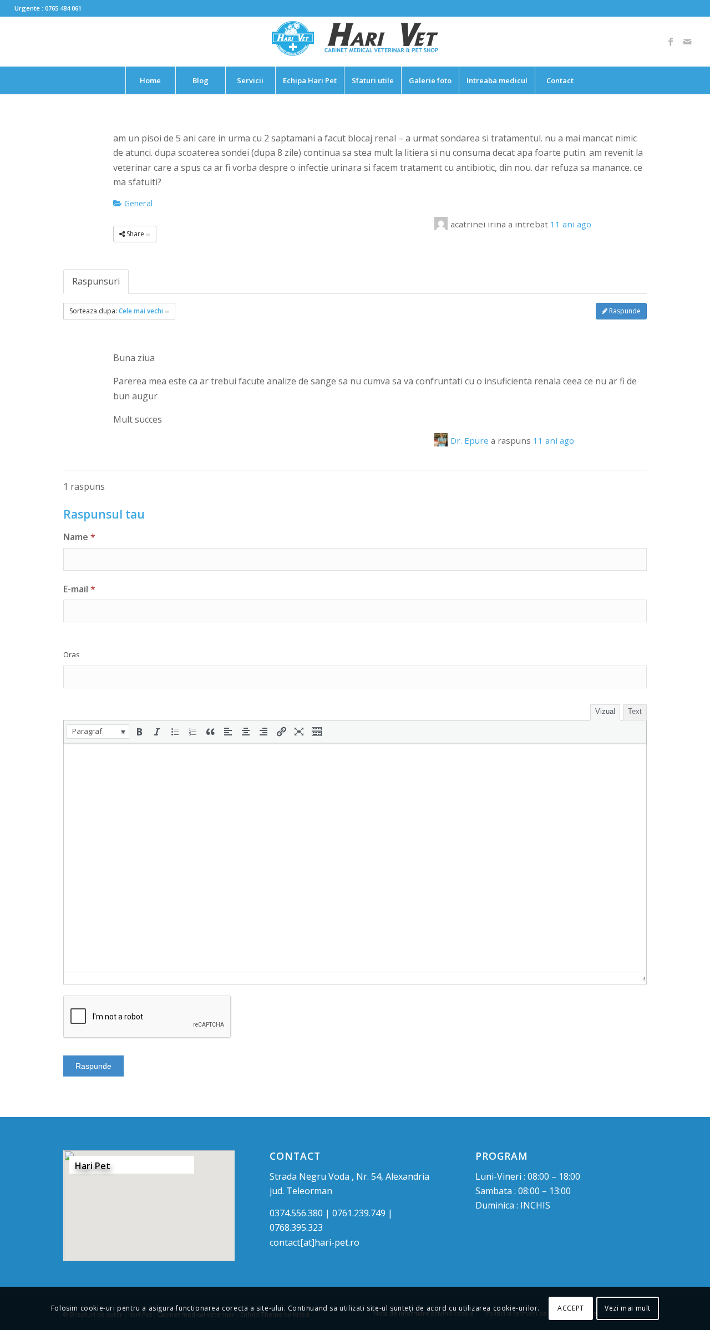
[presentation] (98, 731)
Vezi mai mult (628, 1308)
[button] (98, 731)
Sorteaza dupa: (116, 311)
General (137, 203)
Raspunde (624, 311)
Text (635, 711)
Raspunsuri (96, 281)
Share (135, 233)
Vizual (605, 711)
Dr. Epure (469, 440)
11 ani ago (570, 224)
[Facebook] (670, 41)
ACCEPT (570, 1308)
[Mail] (687, 41)
